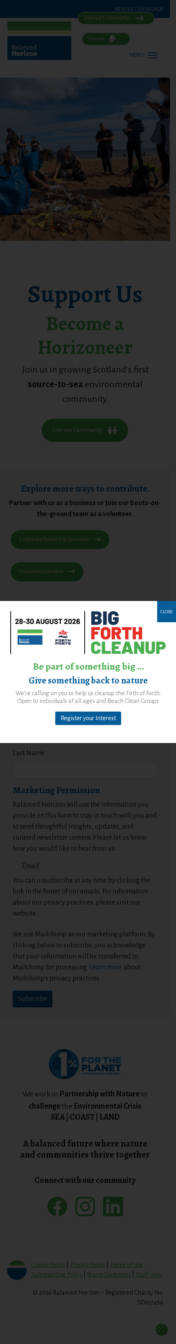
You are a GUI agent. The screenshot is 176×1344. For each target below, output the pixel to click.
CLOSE (166, 611)
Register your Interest (88, 718)
